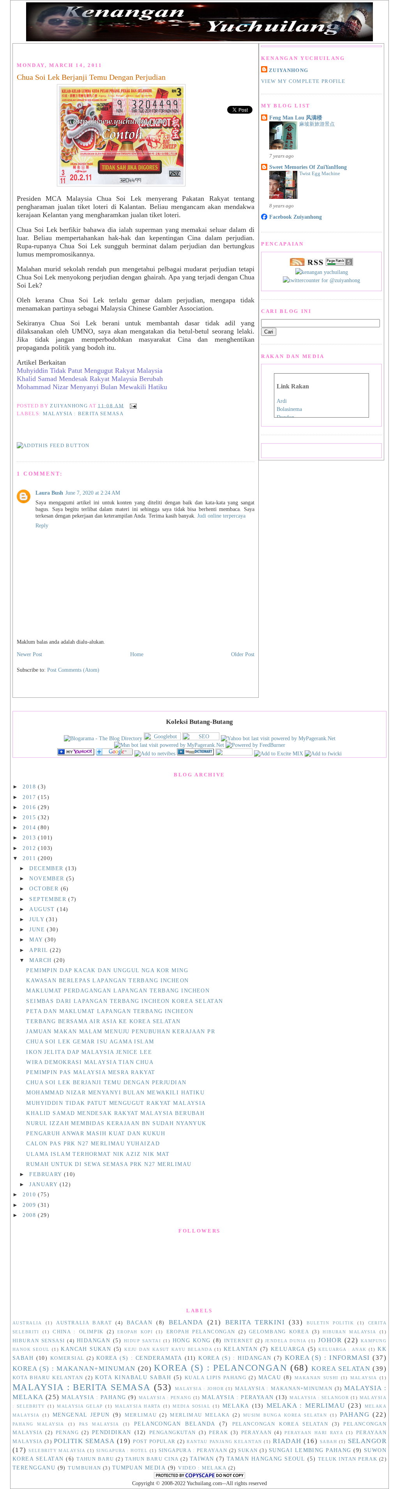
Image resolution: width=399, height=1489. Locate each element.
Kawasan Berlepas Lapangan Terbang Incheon (107, 980)
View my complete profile (303, 81)
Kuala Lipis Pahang (215, 1377)
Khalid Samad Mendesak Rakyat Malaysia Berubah (90, 379)
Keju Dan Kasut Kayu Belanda (168, 1349)
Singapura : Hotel (122, 1450)
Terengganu (33, 1467)
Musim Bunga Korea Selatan (285, 1415)
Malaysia (363, 1377)
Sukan (248, 1450)
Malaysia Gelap (80, 1406)
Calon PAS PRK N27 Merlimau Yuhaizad (93, 1143)
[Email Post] (131, 405)
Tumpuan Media (139, 1467)
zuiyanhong (288, 70)
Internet (238, 1340)
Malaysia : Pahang (94, 1397)
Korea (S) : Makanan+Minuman (73, 1368)
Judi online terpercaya (221, 516)
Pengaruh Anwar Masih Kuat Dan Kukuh (95, 1133)
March (41, 960)
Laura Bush (49, 493)
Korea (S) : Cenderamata (139, 1358)
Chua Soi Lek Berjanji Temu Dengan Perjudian (91, 77)
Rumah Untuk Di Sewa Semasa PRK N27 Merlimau (108, 1164)
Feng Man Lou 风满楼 (295, 117)
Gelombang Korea (279, 1331)
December (47, 868)
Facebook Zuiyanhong (295, 217)
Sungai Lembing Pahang (310, 1450)
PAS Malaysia (99, 1424)
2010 (30, 1194)
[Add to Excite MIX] (278, 753)
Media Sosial (191, 1406)
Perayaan (256, 1432)
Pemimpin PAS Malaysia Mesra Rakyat (90, 1072)
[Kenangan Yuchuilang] (75, 753)
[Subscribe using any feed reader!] (53, 445)
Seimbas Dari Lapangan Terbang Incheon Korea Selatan (124, 1001)
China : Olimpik (78, 1331)
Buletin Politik (330, 1322)
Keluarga (288, 1349)
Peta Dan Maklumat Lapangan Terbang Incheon (109, 1011)
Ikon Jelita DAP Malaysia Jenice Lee (89, 1052)
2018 (30, 786)
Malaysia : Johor (199, 1388)
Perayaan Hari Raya (313, 1432)
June (38, 929)
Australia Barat (84, 1323)
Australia (27, 1322)
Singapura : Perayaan (193, 1450)
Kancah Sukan (86, 1349)
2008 (30, 1215)
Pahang (354, 1414)
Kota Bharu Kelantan (47, 1377)
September (48, 899)
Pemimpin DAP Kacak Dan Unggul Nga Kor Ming (107, 970)
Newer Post (29, 654)
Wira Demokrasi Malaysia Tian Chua (90, 1062)
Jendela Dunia (286, 1340)
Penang (67, 1432)
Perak (218, 1432)
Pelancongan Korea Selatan (280, 1424)
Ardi (282, 401)
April (39, 950)
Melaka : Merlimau (306, 1405)
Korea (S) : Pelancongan (220, 1368)
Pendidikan (111, 1432)
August (43, 909)
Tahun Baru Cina (152, 1459)
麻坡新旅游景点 (317, 124)
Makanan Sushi (317, 1377)
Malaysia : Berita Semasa (83, 413)
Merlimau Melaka (200, 1415)
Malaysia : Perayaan (238, 1397)
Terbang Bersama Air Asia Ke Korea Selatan (103, 1021)
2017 (30, 797)
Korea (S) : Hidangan (235, 1358)
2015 (30, 817)
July (37, 919)
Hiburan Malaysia (349, 1331)
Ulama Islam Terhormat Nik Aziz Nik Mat (97, 1154)
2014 (30, 827)
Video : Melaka (202, 1468)
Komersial (67, 1358)
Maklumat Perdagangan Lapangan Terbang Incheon (118, 990)
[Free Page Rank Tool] (339, 264)
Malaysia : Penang (165, 1397)
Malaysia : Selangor (319, 1397)
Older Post (242, 654)
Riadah (287, 1441)
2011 (30, 858)
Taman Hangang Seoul (266, 1459)
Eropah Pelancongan (200, 1331)
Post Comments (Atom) (73, 670)
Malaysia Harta (138, 1406)
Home (136, 654)
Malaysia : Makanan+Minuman (284, 1388)
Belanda (186, 1322)
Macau (269, 1377)
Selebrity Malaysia (57, 1450)
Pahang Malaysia (38, 1424)
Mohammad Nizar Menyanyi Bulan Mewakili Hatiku (92, 387)
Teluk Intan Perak (347, 1459)
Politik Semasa (84, 1441)
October (44, 888)
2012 (30, 848)
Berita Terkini (255, 1322)
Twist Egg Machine (319, 173)
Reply (41, 525)
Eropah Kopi (135, 1331)
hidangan (93, 1340)
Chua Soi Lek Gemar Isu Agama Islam (90, 1041)
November (47, 878)
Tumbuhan (84, 1468)
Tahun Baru (95, 1459)
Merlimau (141, 1415)
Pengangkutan (172, 1432)
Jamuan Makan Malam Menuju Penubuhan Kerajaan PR (120, 1031)
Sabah (328, 1441)
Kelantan (241, 1349)
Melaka (235, 1406)
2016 (30, 807)
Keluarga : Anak (342, 1349)
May (37, 939)
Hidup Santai (142, 1340)
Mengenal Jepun (81, 1415)
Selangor (367, 1441)
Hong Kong (192, 1340)
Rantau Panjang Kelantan (224, 1441)
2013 (30, 837)
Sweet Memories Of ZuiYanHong (308, 167)
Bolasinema (289, 409)
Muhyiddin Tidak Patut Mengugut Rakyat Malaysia (89, 370)
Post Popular (154, 1441)
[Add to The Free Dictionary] (195, 753)
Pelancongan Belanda (174, 1424)
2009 (30, 1205)
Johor (330, 1340)
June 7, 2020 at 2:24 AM (92, 493)
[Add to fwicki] (323, 753)
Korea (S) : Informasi (327, 1357)
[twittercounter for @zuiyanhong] (321, 280)
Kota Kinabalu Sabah (133, 1377)
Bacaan (140, 1322)
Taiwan (202, 1459)
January (44, 1184)
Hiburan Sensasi (38, 1340)
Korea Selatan (340, 1368)
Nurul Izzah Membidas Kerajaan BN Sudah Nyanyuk (116, 1123)
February (46, 1174)
